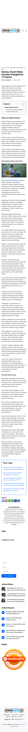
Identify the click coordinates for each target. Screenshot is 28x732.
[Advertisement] (14, 14)
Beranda (3, 67)
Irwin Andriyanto (7, 80)
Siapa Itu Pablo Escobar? (11, 107)
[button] (23, 31)
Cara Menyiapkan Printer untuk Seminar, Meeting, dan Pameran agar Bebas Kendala (16, 595)
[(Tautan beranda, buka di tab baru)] (14, 710)
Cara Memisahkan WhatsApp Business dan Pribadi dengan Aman (15, 601)
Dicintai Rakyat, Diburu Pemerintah (14, 109)
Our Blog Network (14, 726)
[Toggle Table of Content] (22, 104)
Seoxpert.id (22, 724)
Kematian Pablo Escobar (12, 111)
